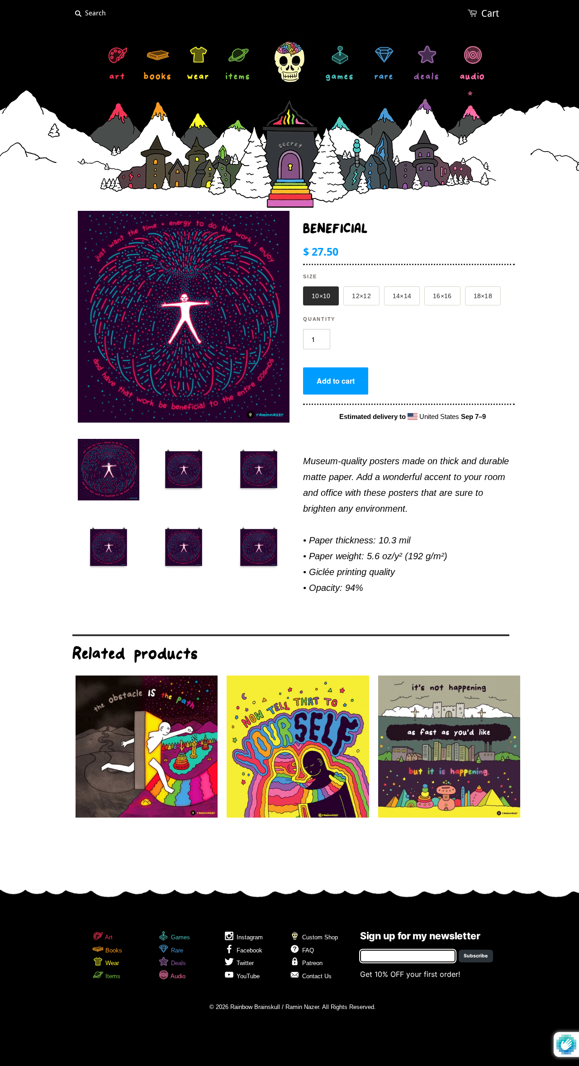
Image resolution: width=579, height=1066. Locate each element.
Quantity (319, 319)
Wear (111, 963)
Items (112, 976)
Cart (490, 13)
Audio (177, 976)
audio (472, 77)
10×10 (321, 296)
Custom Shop (319, 937)
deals (427, 77)
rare (384, 77)
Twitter (244, 963)
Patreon (311, 963)
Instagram (249, 937)
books (158, 77)
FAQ (307, 950)
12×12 (361, 296)
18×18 (483, 296)
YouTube (247, 976)
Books (113, 950)
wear (198, 77)
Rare (176, 950)
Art (108, 937)
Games (179, 937)
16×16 (442, 296)
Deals (177, 963)
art (117, 77)
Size (310, 276)
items (238, 77)
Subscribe (476, 956)
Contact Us (316, 976)
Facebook (248, 950)
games (340, 77)
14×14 (402, 296)
